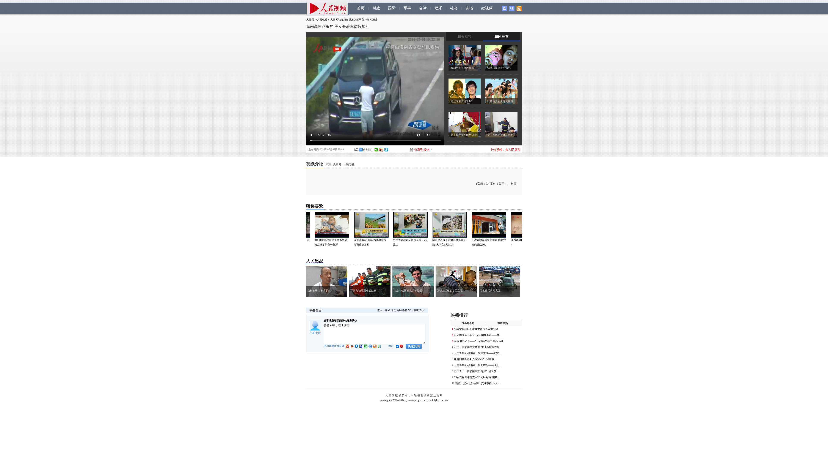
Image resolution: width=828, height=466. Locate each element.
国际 (392, 8)
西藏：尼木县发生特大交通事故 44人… (478, 383)
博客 (399, 310)
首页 (361, 8)
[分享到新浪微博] (381, 149)
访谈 (469, 8)
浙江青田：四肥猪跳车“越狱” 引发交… (476, 371)
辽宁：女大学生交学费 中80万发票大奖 (476, 347)
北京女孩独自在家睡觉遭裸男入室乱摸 (476, 329)
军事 (407, 8)
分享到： (368, 149)
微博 (405, 310)
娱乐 (438, 8)
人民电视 (322, 19)
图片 (422, 310)
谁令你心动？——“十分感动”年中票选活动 (478, 341)
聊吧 (416, 310)
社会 (454, 8)
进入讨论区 (383, 310)
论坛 (393, 310)
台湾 (423, 8)
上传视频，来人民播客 (505, 149)
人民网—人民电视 (343, 164)
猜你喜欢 (314, 205)
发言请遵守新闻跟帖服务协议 (340, 320)
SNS (410, 310)
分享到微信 (421, 149)
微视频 (487, 8)
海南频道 (372, 19)
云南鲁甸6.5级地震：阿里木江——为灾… (477, 353)
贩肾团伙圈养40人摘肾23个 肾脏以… (475, 359)
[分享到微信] (376, 149)
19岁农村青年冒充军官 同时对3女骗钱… (477, 377)
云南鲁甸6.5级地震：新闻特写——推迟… (477, 365)
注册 (312, 332)
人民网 (310, 19)
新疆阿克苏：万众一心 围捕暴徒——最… (478, 335)
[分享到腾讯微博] (386, 149)
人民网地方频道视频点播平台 (347, 19)
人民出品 (314, 260)
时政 (376, 8)
